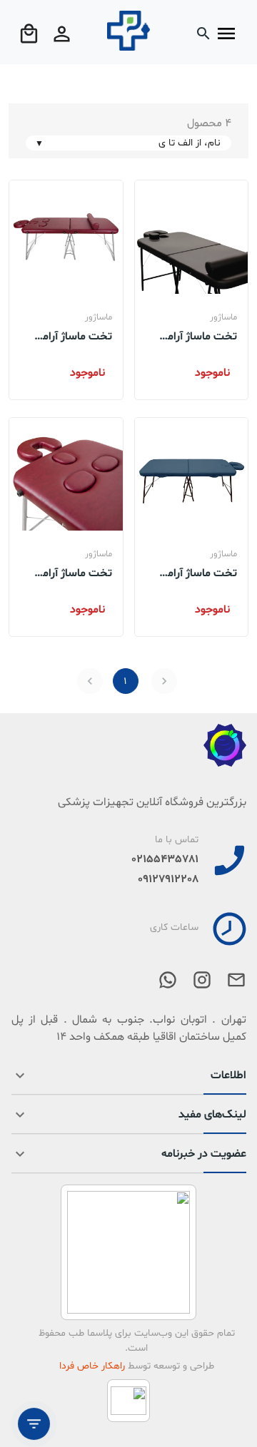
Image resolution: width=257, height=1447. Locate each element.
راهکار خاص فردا (92, 1366)
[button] (128, 1081)
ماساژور (223, 317)
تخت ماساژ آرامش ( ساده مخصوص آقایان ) (191, 573)
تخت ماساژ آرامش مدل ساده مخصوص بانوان (67, 573)
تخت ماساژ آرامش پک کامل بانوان (70, 336)
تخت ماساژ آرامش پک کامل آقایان (195, 336)
